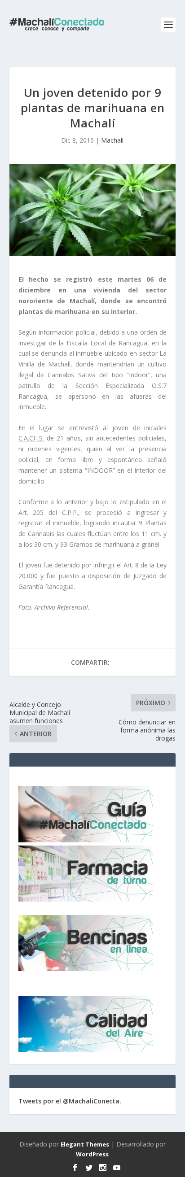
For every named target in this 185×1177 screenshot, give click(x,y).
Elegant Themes (85, 1144)
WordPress (92, 1154)
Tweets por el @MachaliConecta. (69, 1101)
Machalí (112, 140)
